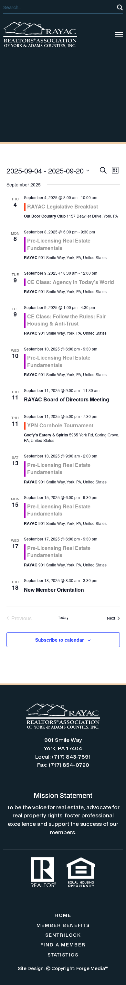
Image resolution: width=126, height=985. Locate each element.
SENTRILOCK (63, 935)
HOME (63, 915)
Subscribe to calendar (59, 639)
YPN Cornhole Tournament (60, 425)
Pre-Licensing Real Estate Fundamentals (58, 244)
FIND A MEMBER (63, 945)
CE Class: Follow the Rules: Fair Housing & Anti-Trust (66, 320)
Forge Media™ (92, 968)
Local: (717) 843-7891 (63, 756)
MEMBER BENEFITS (63, 925)
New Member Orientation (54, 589)
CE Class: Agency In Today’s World (70, 282)
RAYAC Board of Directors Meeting (66, 399)
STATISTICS (63, 955)
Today (63, 617)
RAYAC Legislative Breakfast (62, 206)
